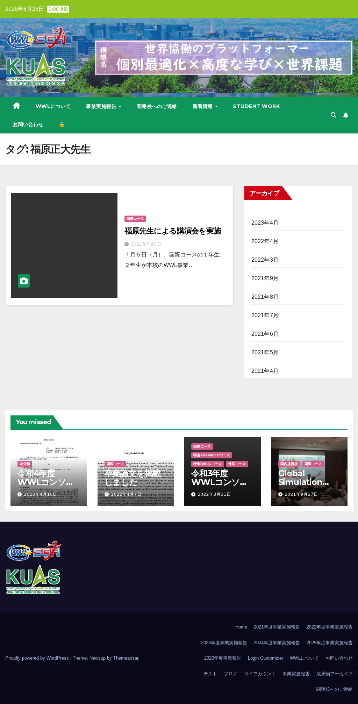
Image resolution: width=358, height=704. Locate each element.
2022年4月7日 (126, 494)
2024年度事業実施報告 (277, 642)
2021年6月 (265, 334)
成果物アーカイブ (334, 673)
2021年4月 (265, 371)
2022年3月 (265, 260)
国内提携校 (289, 464)
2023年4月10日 (40, 494)
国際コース (135, 218)
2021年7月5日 (146, 244)
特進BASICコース (207, 464)
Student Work (256, 106)
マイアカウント (260, 673)
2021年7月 (265, 315)
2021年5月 (265, 352)
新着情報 (204, 106)
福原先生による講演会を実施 (172, 230)
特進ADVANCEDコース (211, 455)
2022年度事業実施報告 (330, 627)
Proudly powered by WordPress (37, 658)
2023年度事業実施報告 (224, 642)
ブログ (230, 673)
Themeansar (125, 658)
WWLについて (53, 106)
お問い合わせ (28, 124)
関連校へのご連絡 (157, 106)
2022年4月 (265, 241)
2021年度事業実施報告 (277, 627)
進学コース (237, 464)
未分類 (25, 464)
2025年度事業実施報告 (330, 642)
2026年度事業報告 (222, 658)
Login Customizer (265, 658)
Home (241, 627)
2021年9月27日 (301, 494)
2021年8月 (265, 297)
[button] (333, 115)
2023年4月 (265, 223)
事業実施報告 (102, 106)
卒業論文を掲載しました (133, 477)
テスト (210, 673)
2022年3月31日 (214, 494)
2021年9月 (265, 278)
